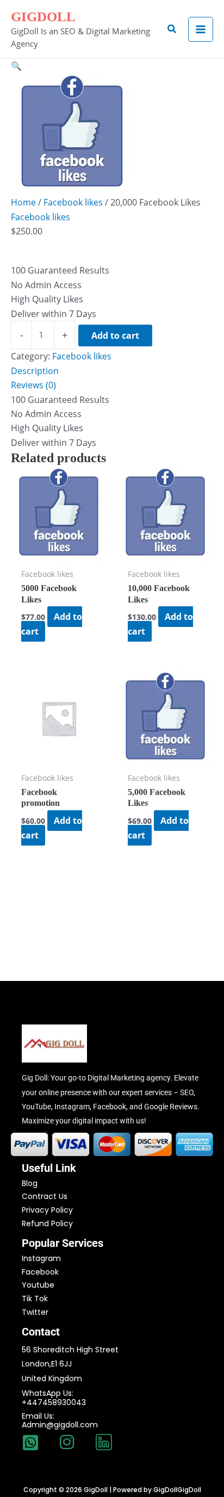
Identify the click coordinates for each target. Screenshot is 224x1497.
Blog (30, 1183)
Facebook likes (73, 202)
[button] (172, 29)
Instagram (41, 1258)
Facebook (40, 1271)
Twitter (35, 1312)
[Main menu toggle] (200, 29)
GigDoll (43, 16)
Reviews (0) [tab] (33, 385)
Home (23, 202)
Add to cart (115, 335)
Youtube (38, 1284)
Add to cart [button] (51, 624)
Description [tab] (35, 371)
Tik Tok (35, 1298)
